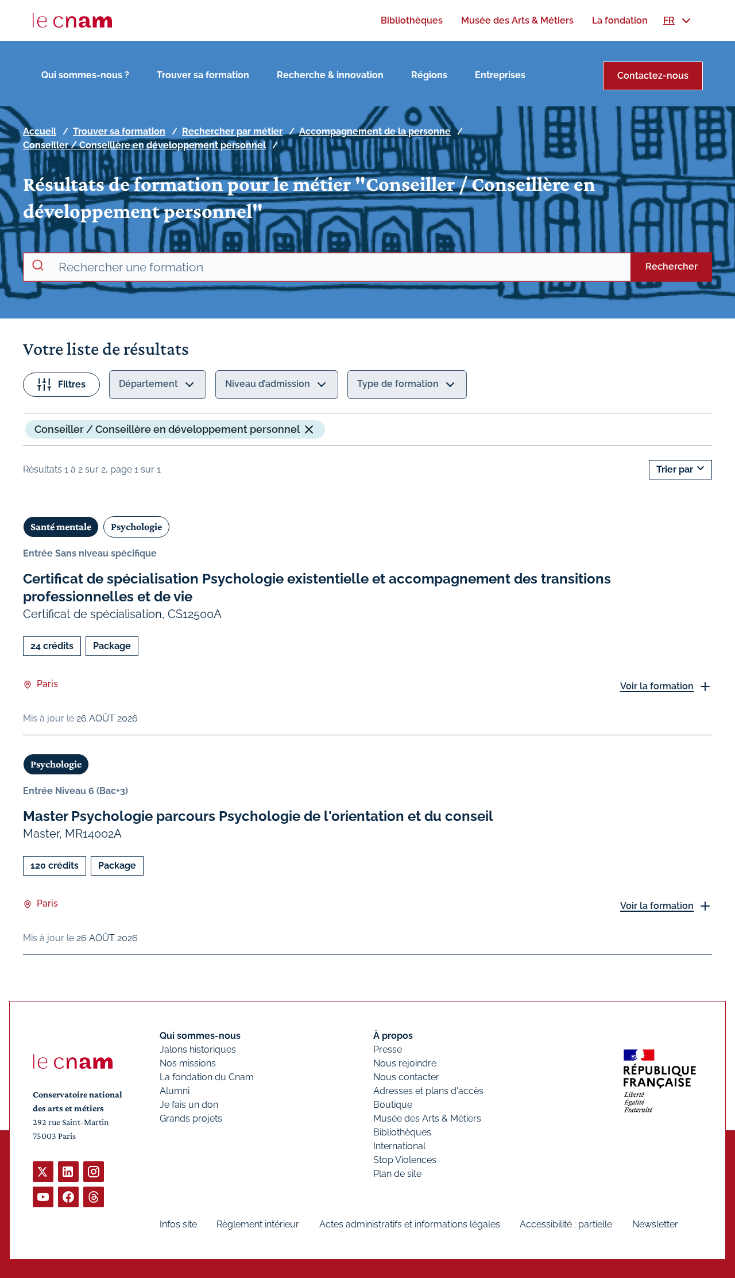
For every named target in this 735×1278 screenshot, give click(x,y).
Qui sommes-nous (200, 1035)
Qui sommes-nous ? (85, 75)
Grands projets (191, 1118)
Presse (387, 1049)
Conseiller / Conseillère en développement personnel (144, 145)
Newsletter (655, 1224)
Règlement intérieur (257, 1224)
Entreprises (500, 75)
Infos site (178, 1224)
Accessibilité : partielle (566, 1224)
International (399, 1146)
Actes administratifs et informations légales (409, 1224)
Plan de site (397, 1173)
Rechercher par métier (232, 131)
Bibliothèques (402, 1132)
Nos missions (188, 1063)
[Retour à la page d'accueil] (72, 21)
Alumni (174, 1090)
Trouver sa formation (203, 75)
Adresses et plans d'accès (428, 1090)
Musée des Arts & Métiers (427, 1118)
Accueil (39, 131)
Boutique (392, 1104)
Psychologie (136, 526)
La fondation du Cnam (207, 1077)
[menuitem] (411, 20)
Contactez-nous (652, 75)
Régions (429, 75)
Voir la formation (657, 686)
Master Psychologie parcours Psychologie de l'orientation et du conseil (258, 816)
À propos (393, 1035)
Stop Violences (404, 1159)
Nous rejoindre (404, 1063)
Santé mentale (60, 526)
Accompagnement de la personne (375, 131)
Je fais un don (189, 1104)
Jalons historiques (198, 1049)
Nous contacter (406, 1077)
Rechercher (671, 266)
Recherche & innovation (330, 75)
